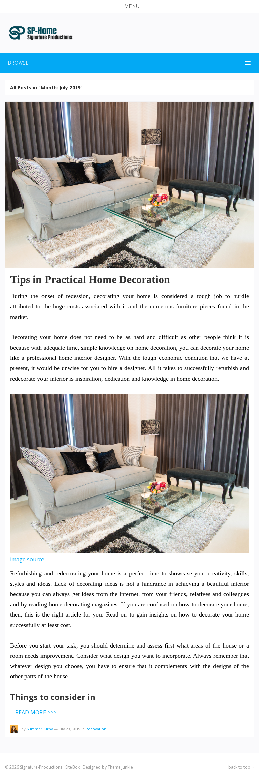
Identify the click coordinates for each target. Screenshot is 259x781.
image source (27, 559)
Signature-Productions (41, 767)
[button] (129, 6)
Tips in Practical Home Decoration (90, 279)
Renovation (96, 728)
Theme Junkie (120, 767)
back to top (239, 767)
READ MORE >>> (35, 712)
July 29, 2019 (69, 728)
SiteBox (72, 767)
